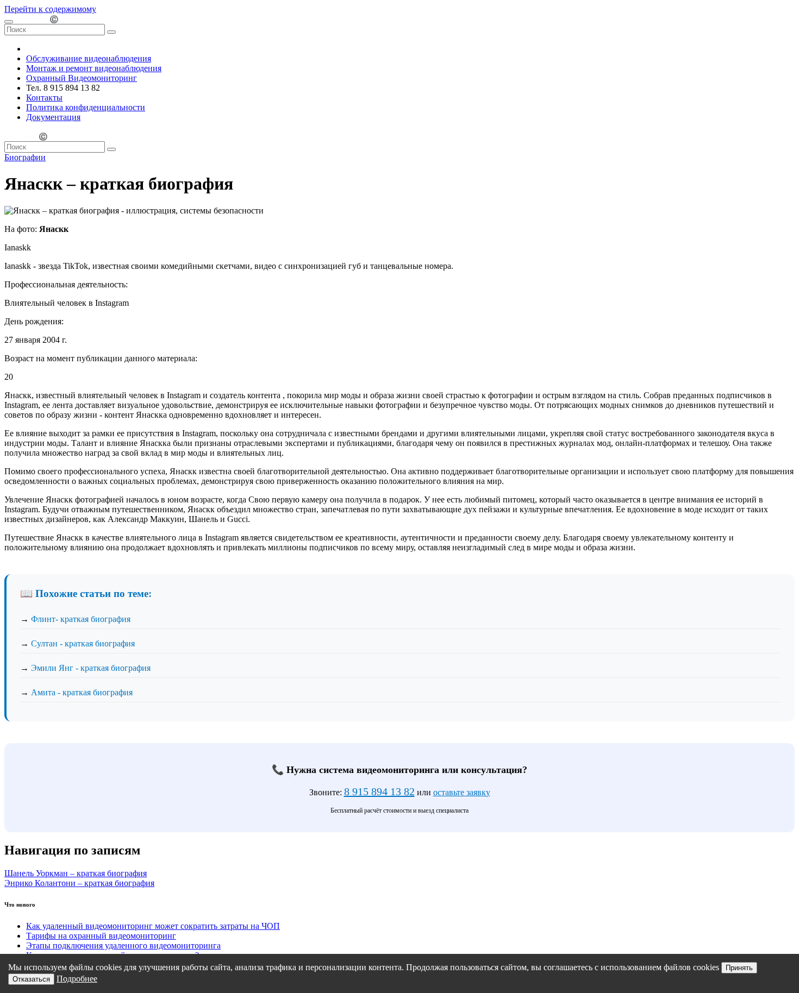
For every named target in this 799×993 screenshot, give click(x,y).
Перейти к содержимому (50, 9)
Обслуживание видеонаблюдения (88, 58)
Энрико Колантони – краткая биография (79, 883)
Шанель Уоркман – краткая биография (75, 873)
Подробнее (77, 978)
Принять (739, 968)
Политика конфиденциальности (85, 107)
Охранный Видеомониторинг (81, 78)
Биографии (25, 157)
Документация (53, 117)
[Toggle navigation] (8, 21)
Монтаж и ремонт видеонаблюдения (93, 68)
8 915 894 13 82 (379, 791)
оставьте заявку (461, 792)
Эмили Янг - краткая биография (91, 668)
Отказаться (31, 979)
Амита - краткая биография (82, 692)
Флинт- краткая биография (80, 619)
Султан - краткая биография (83, 643)
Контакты (44, 97)
